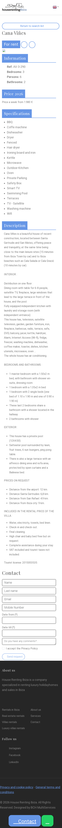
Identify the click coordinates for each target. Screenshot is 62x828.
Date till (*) (8, 627)
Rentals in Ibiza (11, 709)
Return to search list (32, 26)
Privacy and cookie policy (16, 787)
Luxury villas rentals (13, 728)
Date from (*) (10, 614)
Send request (14, 656)
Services (36, 716)
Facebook (15, 755)
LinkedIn (14, 762)
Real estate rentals (13, 716)
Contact (26, 821)
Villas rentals (9, 722)
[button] (56, 7)
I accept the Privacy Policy (22, 648)
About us (36, 709)
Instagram (15, 748)
